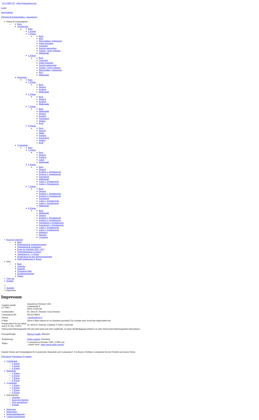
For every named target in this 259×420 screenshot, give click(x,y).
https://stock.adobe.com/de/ (52, 344)
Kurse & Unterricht (20, 400)
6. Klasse (16, 375)
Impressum (11, 409)
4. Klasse (16, 368)
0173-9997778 (8, 3)
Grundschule (11, 361)
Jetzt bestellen (7, 12)
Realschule (11, 371)
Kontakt (15, 405)
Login (3, 8)
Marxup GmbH (33, 334)
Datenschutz (11, 412)
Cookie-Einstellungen (15, 416)
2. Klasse (16, 363)
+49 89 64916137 (34, 317)
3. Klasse (16, 366)
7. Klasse (16, 378)
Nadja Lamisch (33, 339)
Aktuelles (16, 397)
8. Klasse (16, 380)
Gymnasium (11, 383)
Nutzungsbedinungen (15, 414)
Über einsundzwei (19, 402)
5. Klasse (16, 373)
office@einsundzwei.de (26, 3)
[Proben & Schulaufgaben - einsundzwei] (19, 17)
